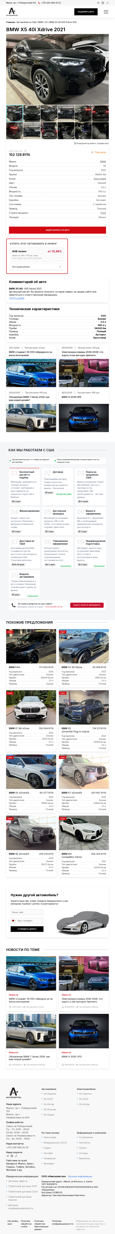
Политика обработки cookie (26, 1224)
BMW (103, 161)
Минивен (49, 1163)
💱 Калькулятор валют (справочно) (91, 143)
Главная (10, 22)
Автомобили (49, 1089)
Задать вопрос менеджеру (87, 605)
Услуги (83, 1147)
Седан (47, 1147)
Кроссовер (100, 178)
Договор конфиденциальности (20, 1207)
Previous (10, 69)
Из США (48, 1098)
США (103, 212)
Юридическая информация (22, 1176)
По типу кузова (50, 1132)
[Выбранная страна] (14, 920)
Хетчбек (48, 1153)
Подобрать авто (86, 12)
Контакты (84, 1142)
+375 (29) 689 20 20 (51, 3)
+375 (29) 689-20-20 (53, 607)
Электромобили (86, 1089)
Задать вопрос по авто (57, 230)
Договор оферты (17, 1181)
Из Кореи (49, 1114)
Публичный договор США (23, 1191)
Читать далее (16, 298)
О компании (86, 1137)
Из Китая (49, 1104)
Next (104, 69)
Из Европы (50, 1093)
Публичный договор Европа (19, 1198)
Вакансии (84, 1158)
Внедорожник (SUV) (55, 1142)
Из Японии (50, 1109)
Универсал (50, 1158)
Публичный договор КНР (22, 1186)
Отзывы (83, 1153)
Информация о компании (91, 1132)
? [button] (25, 151)
